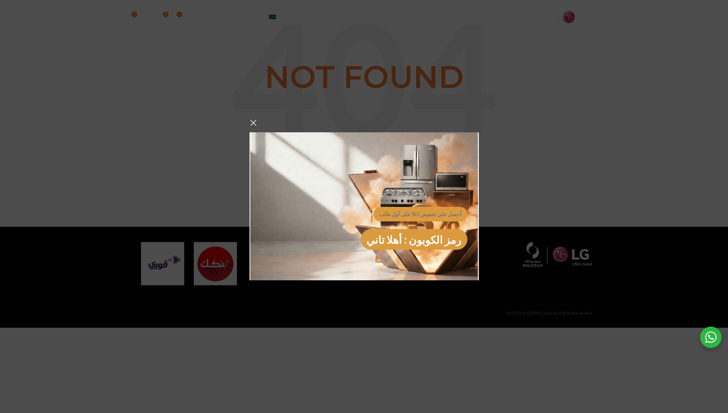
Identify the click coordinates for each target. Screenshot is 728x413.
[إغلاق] (253, 122)
